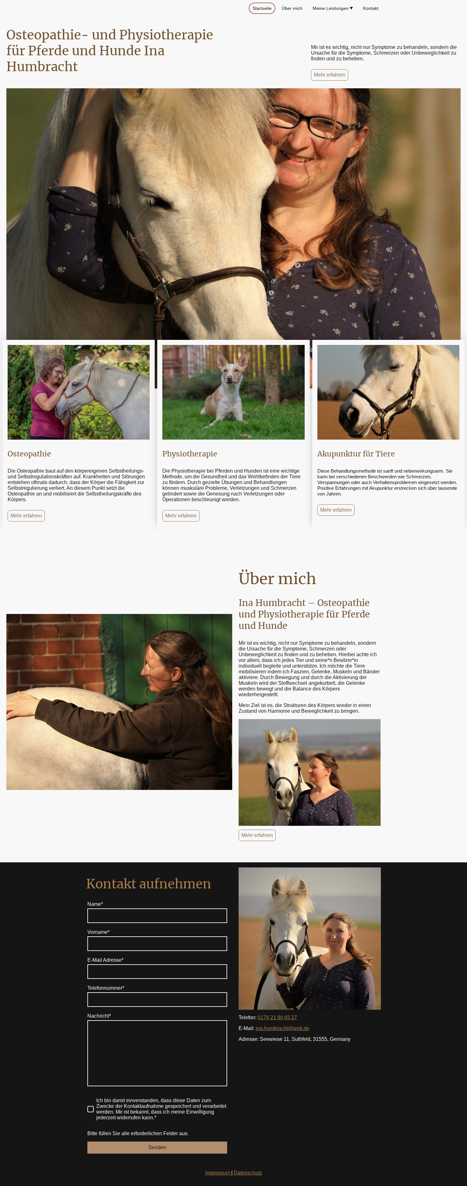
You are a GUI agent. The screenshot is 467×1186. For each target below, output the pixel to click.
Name (95, 904)
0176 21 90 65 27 (277, 1017)
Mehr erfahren (329, 74)
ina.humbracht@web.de (282, 1028)
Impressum (218, 1173)
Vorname (98, 932)
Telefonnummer (105, 988)
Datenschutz (248, 1173)
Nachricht (99, 1016)
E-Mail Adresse (105, 960)
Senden (157, 1147)
